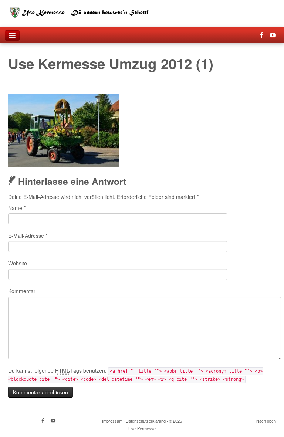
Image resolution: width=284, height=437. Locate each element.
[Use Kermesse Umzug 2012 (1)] (63, 129)
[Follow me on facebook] (264, 35)
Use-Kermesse (142, 428)
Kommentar (22, 291)
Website (17, 263)
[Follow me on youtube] (275, 35)
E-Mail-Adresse (27, 235)
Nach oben (266, 421)
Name (17, 207)
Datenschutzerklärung (146, 421)
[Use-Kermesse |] (83, 11)
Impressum (112, 421)
